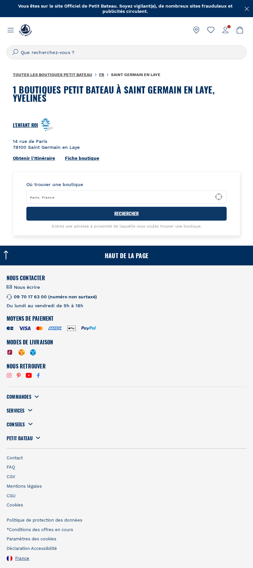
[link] (196, 30)
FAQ (11, 467)
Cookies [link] (15, 504)
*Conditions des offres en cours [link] (40, 529)
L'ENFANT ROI (25, 125)
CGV (11, 476)
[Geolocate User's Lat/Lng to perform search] (219, 197)
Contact (15, 457)
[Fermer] (247, 8)
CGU (11, 495)
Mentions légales (24, 486)
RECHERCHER (126, 213)
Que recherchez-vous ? (47, 52)
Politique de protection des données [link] (44, 520)
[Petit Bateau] (25, 30)
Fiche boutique (82, 158)
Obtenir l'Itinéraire (34, 158)
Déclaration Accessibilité (32, 548)
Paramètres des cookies (31, 538)
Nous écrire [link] (27, 287)
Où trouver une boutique (54, 184)
